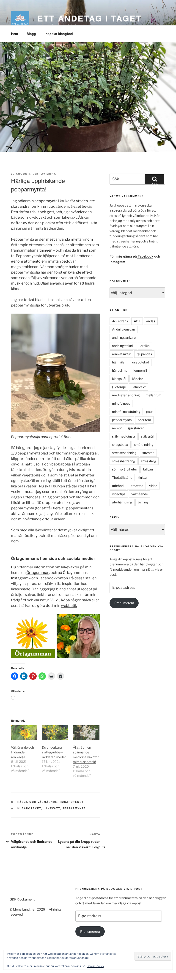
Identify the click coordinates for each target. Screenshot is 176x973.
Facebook (47, 578)
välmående (139, 494)
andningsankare (124, 337)
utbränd (118, 486)
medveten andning (126, 395)
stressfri (148, 453)
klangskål (119, 379)
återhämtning (122, 502)
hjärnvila (118, 362)
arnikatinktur (121, 354)
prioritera (144, 420)
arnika (145, 346)
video (153, 486)
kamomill (140, 370)
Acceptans (120, 321)
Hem (14, 33)
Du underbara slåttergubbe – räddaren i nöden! (54, 752)
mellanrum (153, 395)
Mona (51, 173)
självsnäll (147, 436)
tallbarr (148, 469)
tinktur (143, 477)
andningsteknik (123, 346)
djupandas (144, 354)
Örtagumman (37, 572)
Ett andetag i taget (89, 18)
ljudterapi (119, 387)
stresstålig (148, 461)
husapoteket (29, 808)
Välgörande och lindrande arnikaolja (22, 752)
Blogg (31, 33)
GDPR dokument (22, 899)
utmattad (136, 486)
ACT (137, 321)
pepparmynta (74, 808)
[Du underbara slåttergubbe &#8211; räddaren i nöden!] (55, 732)
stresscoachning (124, 453)
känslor (137, 379)
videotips (118, 494)
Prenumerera (124, 603)
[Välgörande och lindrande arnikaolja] (24, 732)
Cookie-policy (95, 966)
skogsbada (120, 444)
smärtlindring (143, 444)
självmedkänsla (123, 436)
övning (143, 502)
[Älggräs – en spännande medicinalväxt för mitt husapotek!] (86, 732)
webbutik (69, 605)
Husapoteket (72, 802)
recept (117, 428)
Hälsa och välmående (37, 802)
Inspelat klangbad (59, 33)
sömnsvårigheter (124, 469)
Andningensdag (123, 329)
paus (149, 412)
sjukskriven (136, 428)
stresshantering (123, 461)
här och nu (119, 370)
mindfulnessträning (126, 412)
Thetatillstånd (122, 477)
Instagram (20, 578)
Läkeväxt (52, 808)
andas (150, 321)
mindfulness (121, 403)
